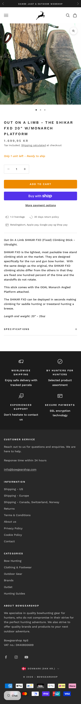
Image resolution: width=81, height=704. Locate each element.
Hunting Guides (14, 593)
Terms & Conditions (17, 515)
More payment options (40, 205)
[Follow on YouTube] (26, 657)
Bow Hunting (12, 560)
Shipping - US (13, 489)
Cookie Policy (13, 534)
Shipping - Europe (16, 495)
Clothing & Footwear (18, 567)
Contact (9, 541)
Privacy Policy (13, 528)
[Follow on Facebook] (6, 657)
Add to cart (40, 184)
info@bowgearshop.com (20, 469)
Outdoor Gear (13, 573)
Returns (9, 508)
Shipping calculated (33, 145)
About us (10, 521)
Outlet (8, 587)
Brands (8, 580)
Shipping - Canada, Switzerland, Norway (31, 502)
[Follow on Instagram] (16, 657)
